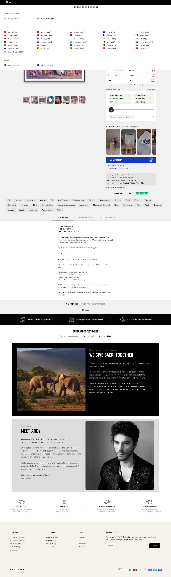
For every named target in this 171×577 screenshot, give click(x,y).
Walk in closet (47, 210)
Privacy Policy (51, 544)
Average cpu (30, 200)
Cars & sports (63, 200)
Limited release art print (66, 205)
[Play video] (50, 100)
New (116, 205)
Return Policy (51, 541)
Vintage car (33, 210)
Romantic (157, 205)
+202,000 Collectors (120, 168)
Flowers (137, 200)
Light (35, 205)
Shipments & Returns (18, 541)
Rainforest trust (78, 200)
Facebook (82, 537)
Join (155, 546)
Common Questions (85, 217)
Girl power (12, 205)
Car (52, 200)
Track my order (15, 544)
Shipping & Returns (108, 217)
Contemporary (105, 200)
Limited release (47, 205)
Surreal (21, 210)
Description (63, 217)
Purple (147, 205)
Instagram (82, 544)
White (59, 210)
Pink (138, 205)
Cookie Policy (51, 547)
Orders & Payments (17, 537)
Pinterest (82, 547)
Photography (127, 205)
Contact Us (14, 550)
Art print (18, 200)
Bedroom (43, 200)
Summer (11, 210)
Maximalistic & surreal (101, 205)
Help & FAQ (15, 547)
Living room (83, 205)
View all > (85, 310)
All (9, 200)
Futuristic (148, 200)
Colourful (92, 200)
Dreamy (118, 200)
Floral (127, 200)
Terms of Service (52, 537)
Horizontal (24, 205)
